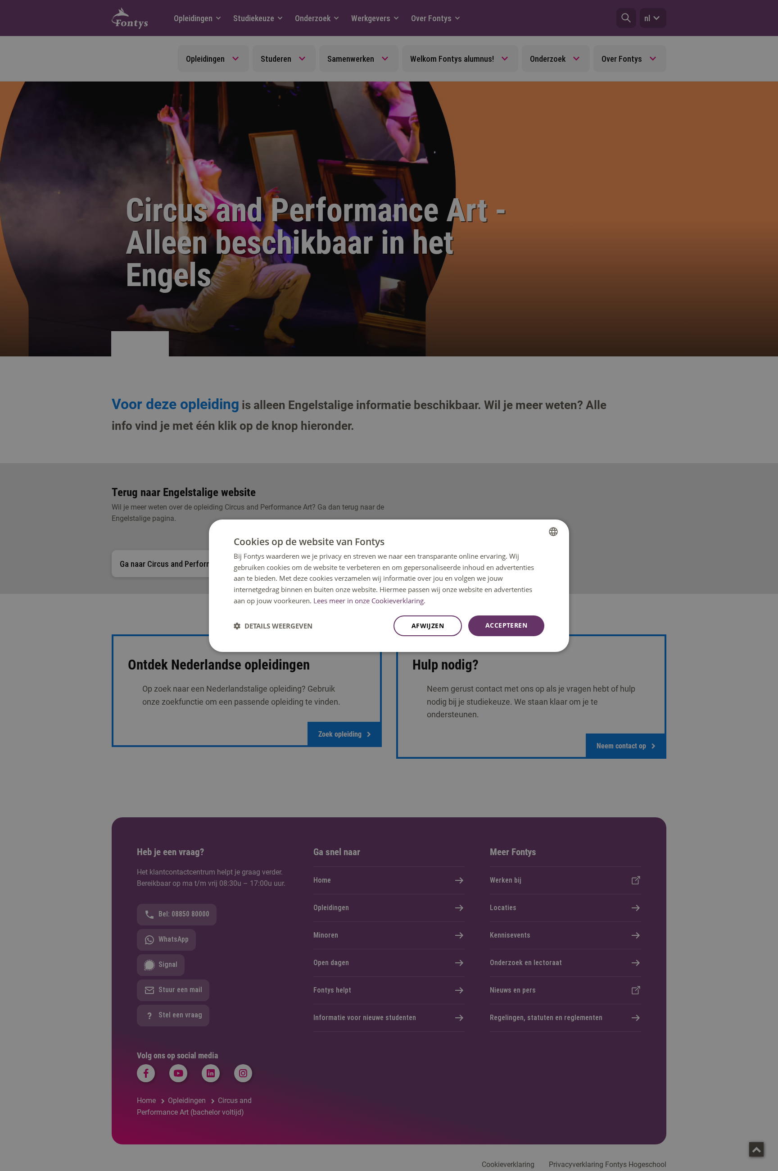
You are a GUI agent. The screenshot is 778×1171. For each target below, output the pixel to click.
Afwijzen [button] (428, 625)
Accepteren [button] (506, 625)
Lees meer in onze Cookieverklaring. (369, 600)
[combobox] (553, 531)
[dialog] (389, 585)
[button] (273, 626)
